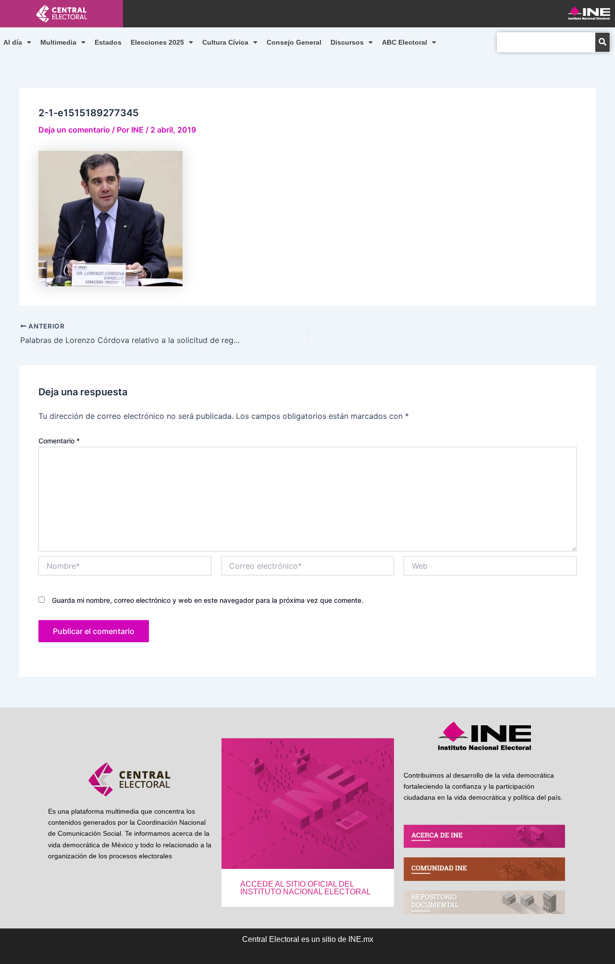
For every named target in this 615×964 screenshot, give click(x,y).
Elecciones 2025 (157, 42)
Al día (12, 42)
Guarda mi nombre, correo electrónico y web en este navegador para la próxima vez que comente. (207, 600)
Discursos (347, 42)
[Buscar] (602, 42)
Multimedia (58, 42)
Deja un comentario (74, 129)
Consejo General (294, 42)
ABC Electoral (404, 42)
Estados (108, 42)
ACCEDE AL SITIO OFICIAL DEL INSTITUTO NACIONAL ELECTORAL (305, 888)
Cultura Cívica (225, 42)
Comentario (59, 441)
